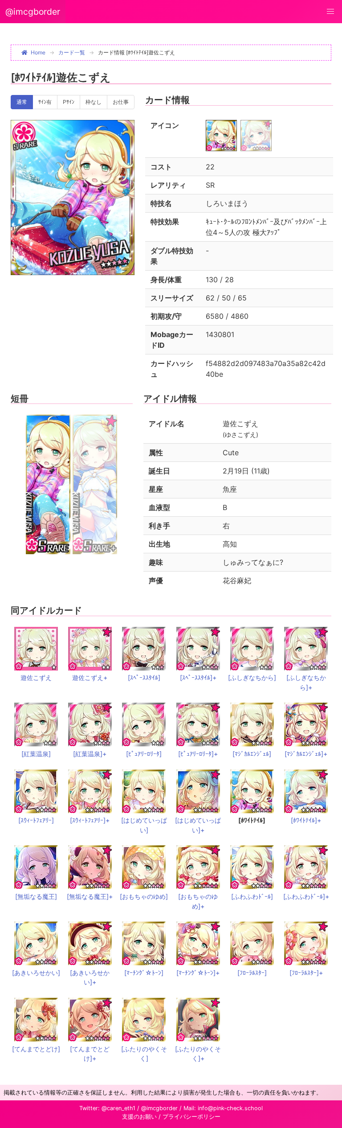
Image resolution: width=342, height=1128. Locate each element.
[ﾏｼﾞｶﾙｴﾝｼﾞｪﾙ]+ (306, 753)
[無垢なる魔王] (36, 896)
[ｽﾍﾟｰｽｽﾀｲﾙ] (144, 677)
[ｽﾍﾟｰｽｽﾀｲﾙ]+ (198, 677)
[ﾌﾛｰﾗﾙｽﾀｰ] (252, 972)
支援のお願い (139, 1116)
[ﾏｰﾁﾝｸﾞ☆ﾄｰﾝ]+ (198, 972)
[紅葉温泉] (36, 753)
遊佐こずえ (36, 677)
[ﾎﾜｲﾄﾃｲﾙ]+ (306, 820)
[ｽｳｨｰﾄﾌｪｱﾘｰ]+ (90, 820)
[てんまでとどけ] (36, 1049)
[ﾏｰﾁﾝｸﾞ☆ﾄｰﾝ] (143, 972)
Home (38, 52)
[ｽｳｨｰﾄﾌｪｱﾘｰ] (36, 820)
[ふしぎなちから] (252, 677)
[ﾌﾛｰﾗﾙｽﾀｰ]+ (306, 972)
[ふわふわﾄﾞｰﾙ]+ (306, 896)
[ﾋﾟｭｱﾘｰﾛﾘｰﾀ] (144, 753)
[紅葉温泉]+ (89, 753)
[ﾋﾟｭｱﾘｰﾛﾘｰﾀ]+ (198, 753)
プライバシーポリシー (191, 1116)
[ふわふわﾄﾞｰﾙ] (252, 896)
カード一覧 (71, 52)
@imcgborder (32, 11)
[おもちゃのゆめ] (144, 896)
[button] (330, 11)
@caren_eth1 (118, 1108)
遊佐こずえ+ (89, 677)
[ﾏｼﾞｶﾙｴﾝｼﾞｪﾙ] (251, 753)
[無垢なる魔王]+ (90, 896)
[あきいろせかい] (36, 972)
